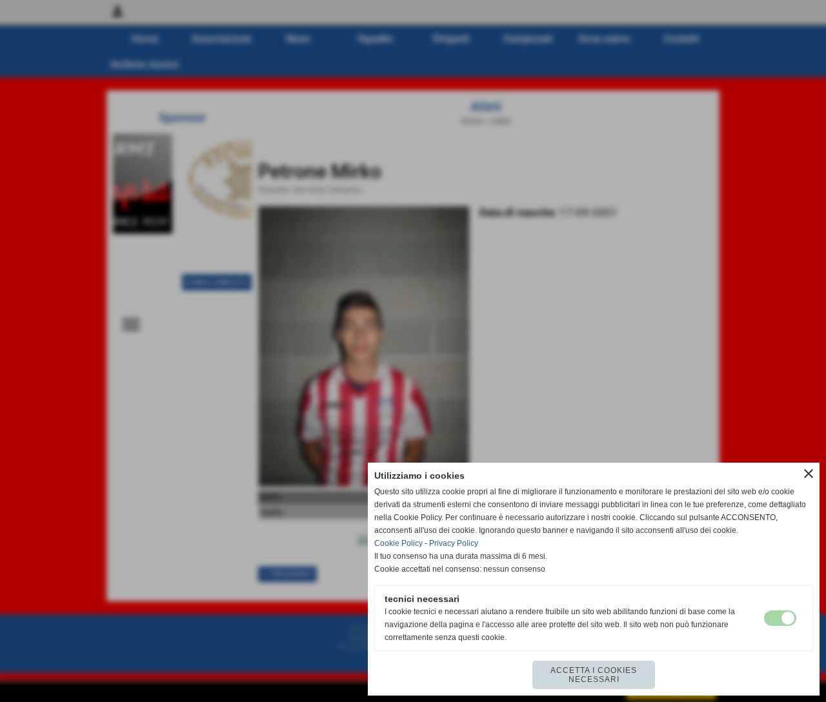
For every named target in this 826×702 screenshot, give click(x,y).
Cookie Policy (398, 543)
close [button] (808, 473)
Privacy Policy (453, 543)
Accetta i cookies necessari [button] (593, 675)
